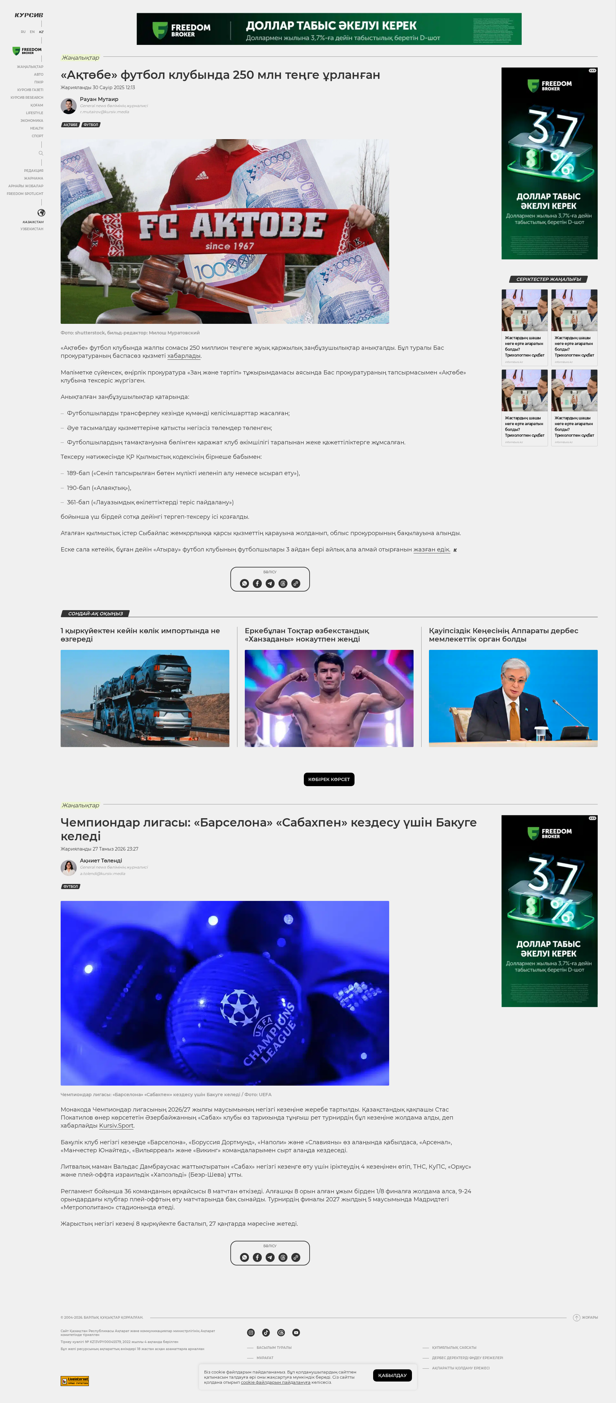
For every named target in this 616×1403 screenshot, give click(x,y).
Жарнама (33, 178)
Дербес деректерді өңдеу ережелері (467, 1358)
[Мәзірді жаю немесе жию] (41, 153)
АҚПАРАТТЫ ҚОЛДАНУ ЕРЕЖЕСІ (461, 1368)
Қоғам (36, 105)
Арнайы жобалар (25, 186)
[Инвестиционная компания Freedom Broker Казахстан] (27, 51)
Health (36, 128)
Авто (38, 74)
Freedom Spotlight (25, 194)
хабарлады (184, 355)
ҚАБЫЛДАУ (392, 1375)
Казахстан (32, 222)
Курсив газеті (30, 90)
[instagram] (251, 1333)
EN (32, 32)
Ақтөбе (71, 125)
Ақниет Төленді (101, 861)
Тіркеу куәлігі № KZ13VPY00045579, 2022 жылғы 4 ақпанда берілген (119, 1342)
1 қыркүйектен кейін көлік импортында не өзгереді (140, 634)
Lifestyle (34, 113)
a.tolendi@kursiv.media (102, 873)
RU (23, 32)
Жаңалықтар (30, 67)
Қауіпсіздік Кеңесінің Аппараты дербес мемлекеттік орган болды (503, 634)
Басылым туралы (274, 1348)
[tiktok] (266, 1333)
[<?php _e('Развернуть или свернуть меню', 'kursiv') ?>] (41, 213)
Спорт (37, 136)
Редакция (33, 171)
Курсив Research (27, 98)
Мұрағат (265, 1358)
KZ (41, 32)
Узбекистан (32, 229)
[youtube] (296, 1333)
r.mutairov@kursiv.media (104, 111)
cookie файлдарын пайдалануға (276, 1382)
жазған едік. (432, 549)
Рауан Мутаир (99, 99)
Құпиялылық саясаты (454, 1348)
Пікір (38, 82)
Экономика (32, 121)
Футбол (91, 125)
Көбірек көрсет (329, 779)
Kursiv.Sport (116, 1125)
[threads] (281, 1333)
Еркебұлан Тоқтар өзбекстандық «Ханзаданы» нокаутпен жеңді (307, 634)
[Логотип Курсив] (28, 15)
